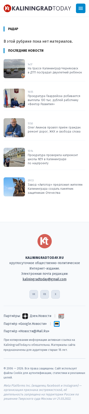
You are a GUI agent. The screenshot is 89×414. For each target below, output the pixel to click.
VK (33, 294)
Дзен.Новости (40, 316)
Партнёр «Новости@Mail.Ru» (26, 331)
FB (44, 294)
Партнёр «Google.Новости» (25, 324)
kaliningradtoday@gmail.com (44, 279)
